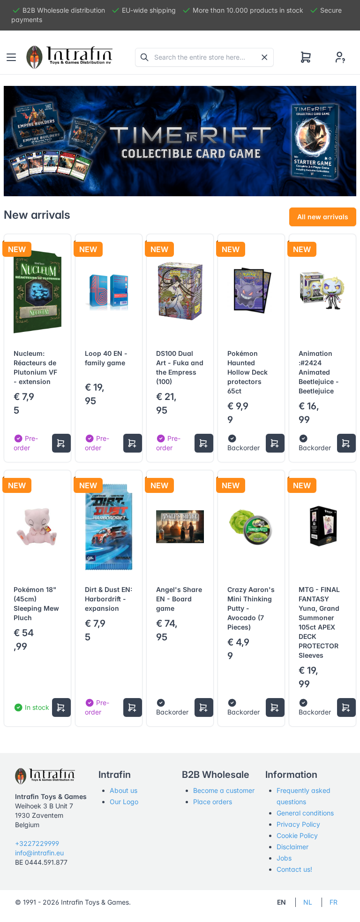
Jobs (284, 858)
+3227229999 (37, 843)
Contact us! (294, 869)
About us (123, 790)
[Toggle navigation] (11, 57)
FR (334, 902)
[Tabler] (69, 57)
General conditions (305, 813)
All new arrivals (322, 217)
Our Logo (124, 802)
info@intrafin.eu (39, 853)
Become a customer (224, 790)
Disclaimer (292, 847)
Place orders (212, 802)
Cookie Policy (297, 835)
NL (307, 902)
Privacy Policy (298, 824)
